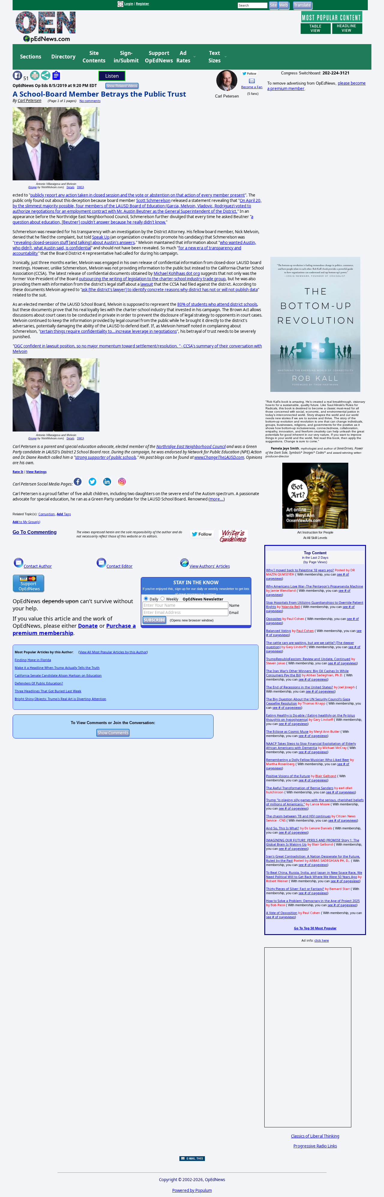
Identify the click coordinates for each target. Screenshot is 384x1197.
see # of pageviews (342, 663)
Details (70, 187)
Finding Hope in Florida (33, 660)
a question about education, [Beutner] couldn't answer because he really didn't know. (133, 219)
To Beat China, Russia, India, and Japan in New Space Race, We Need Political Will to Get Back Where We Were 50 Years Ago (314, 875)
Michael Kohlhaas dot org (177, 273)
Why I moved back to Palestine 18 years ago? (300, 570)
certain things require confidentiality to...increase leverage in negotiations (108, 331)
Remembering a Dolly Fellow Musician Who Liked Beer (307, 760)
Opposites (273, 619)
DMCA (80, 187)
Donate (88, 625)
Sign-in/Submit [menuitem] (125, 57)
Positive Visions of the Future (288, 776)
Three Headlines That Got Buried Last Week (48, 691)
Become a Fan (251, 87)
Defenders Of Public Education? (39, 683)
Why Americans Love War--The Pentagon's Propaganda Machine (314, 586)
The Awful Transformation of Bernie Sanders (299, 788)
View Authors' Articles (210, 566)
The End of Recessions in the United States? (299, 687)
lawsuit (146, 284)
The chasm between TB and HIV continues (298, 816)
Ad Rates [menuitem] (183, 57)
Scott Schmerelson (153, 200)
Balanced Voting (278, 631)
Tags (64, 514)
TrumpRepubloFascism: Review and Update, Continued (308, 659)
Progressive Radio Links (315, 1146)
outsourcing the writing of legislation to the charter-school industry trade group (152, 278)
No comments (90, 101)
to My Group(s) (26, 522)
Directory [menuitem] (63, 56)
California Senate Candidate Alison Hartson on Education (58, 675)
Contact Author (38, 566)
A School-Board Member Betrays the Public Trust (99, 94)
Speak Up (101, 237)
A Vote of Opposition (281, 913)
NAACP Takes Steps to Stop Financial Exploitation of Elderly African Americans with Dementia (311, 745)
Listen (112, 76)
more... (217, 499)
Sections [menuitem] (30, 56)
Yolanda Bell (290, 607)
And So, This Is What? (282, 828)
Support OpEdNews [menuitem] (156, 57)
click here (321, 940)
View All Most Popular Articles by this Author (113, 652)
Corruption (46, 514)
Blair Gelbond (325, 776)
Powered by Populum (192, 1190)
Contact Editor (119, 566)
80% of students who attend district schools (217, 304)
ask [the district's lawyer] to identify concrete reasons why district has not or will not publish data (170, 289)
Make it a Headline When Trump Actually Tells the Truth (57, 668)
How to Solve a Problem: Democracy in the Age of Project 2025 (313, 901)
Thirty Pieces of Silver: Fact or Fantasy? (295, 889)
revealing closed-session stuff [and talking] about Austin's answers (74, 242)
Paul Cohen (305, 631)
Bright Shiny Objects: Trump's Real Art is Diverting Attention (60, 699)
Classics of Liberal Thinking (315, 1136)
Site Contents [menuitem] (93, 57)
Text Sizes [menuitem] (214, 57)
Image (33, 187)
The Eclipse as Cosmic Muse (287, 731)
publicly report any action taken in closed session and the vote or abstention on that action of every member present (137, 195)
